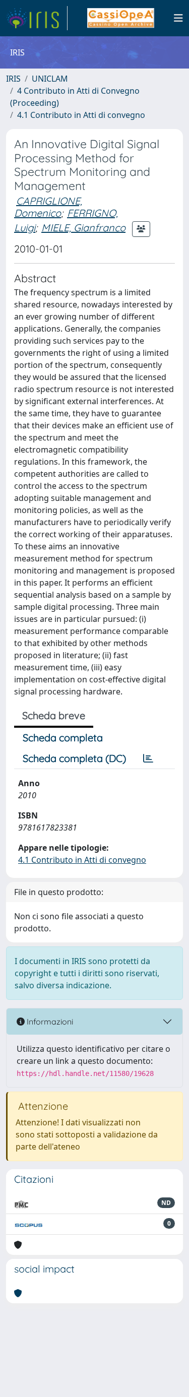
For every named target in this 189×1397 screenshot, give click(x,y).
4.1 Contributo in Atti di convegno (81, 114)
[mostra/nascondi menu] (178, 18)
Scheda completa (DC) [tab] (74, 758)
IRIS (13, 78)
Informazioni (49, 1022)
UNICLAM (50, 78)
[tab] (148, 758)
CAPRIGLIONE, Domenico (48, 207)
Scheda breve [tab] (53, 715)
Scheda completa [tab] (63, 737)
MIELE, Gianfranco (83, 227)
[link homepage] (37, 18)
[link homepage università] (120, 18)
